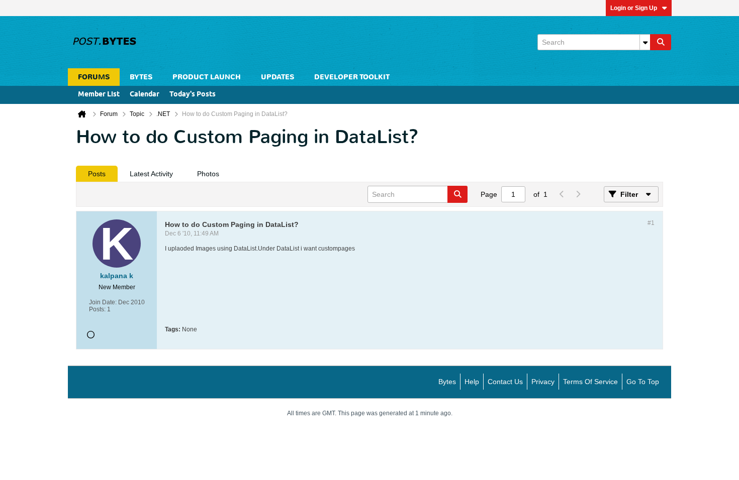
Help (472, 382)
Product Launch (206, 77)
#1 (651, 222)
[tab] (97, 174)
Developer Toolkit (352, 77)
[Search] (660, 42)
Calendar (144, 94)
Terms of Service (590, 382)
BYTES (141, 77)
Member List (99, 94)
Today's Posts (192, 94)
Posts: (97, 309)
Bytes (447, 382)
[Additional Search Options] (645, 42)
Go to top (642, 382)
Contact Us (505, 382)
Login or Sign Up (633, 8)
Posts (97, 174)
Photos (208, 174)
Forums (94, 77)
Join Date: (103, 302)
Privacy (543, 382)
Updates (277, 77)
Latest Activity (151, 174)
